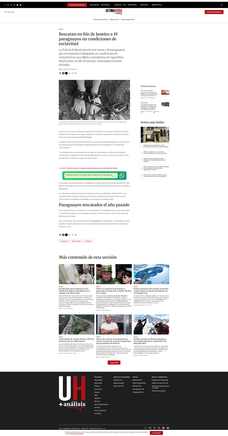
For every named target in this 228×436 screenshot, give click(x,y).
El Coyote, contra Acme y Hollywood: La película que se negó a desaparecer (149, 94)
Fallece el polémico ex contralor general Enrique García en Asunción (155, 152)
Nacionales (144, 103)
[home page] (114, 12)
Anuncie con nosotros (122, 377)
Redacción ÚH (156, 112)
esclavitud (88, 241)
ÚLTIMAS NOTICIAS (77, 5)
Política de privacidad (76, 434)
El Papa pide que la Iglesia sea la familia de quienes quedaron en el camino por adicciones (74, 291)
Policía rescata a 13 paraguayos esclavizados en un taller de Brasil (91, 168)
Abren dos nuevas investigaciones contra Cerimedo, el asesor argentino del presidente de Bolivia (113, 341)
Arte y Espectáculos (147, 90)
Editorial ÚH (114, 19)
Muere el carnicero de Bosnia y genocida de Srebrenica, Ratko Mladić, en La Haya (114, 291)
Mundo (61, 29)
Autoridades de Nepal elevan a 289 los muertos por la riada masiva (76, 340)
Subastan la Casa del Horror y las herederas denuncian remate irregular (156, 146)
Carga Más (114, 363)
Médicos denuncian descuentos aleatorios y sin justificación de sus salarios (154, 160)
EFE (150, 305)
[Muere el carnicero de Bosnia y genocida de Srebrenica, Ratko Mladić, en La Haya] (114, 274)
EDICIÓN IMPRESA (214, 12)
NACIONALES (94, 5)
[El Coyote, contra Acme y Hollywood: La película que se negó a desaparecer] (165, 92)
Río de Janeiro (76, 241)
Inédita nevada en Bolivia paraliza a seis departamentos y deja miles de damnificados (150, 341)
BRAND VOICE (157, 5)
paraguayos (64, 241)
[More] (110, 5)
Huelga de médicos (101, 19)
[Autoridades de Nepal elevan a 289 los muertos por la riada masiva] (76, 324)
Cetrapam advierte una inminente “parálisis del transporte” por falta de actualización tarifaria (148, 107)
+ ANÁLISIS (117, 5)
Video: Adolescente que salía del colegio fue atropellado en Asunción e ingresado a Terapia (156, 168)
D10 (124, 5)
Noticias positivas (127, 19)
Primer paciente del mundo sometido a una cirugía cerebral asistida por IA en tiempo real (151, 291)
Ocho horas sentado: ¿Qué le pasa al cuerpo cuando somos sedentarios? (155, 175)
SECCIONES (105, 5)
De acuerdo (156, 433)
